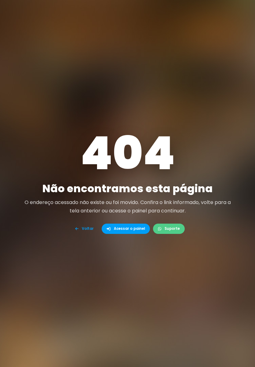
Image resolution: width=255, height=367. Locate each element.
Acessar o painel (129, 228)
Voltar (88, 228)
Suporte (172, 228)
